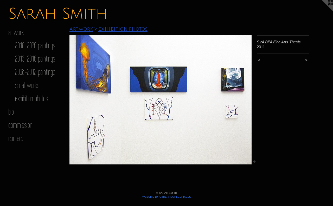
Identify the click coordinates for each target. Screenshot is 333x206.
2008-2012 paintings (35, 72)
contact (15, 138)
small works (27, 85)
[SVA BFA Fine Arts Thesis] (160, 99)
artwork (16, 32)
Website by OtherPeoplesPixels (166, 196)
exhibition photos (31, 98)
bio (11, 111)
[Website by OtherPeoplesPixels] (322, 10)
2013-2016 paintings (35, 58)
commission (20, 125)
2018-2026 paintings (35, 45)
